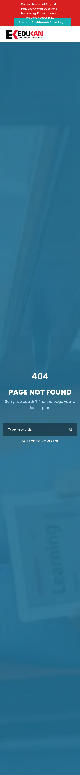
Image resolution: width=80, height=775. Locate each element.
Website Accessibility (40, 18)
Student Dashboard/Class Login (42, 22)
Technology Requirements (38, 13)
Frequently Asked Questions (38, 9)
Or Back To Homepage (40, 441)
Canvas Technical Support (38, 4)
